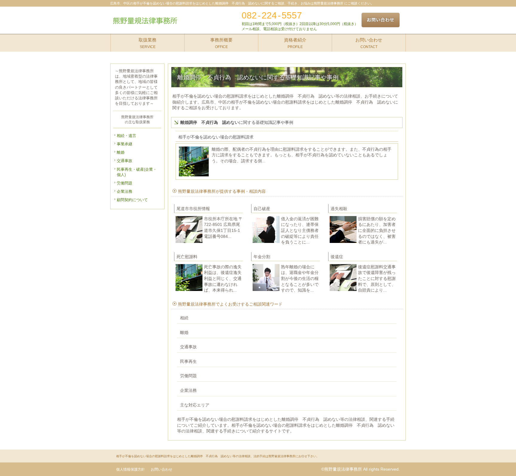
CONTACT (368, 43)
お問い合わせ (161, 469)
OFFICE (221, 43)
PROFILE (295, 43)
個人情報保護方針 (130, 469)
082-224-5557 (272, 15)
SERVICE (147, 43)
